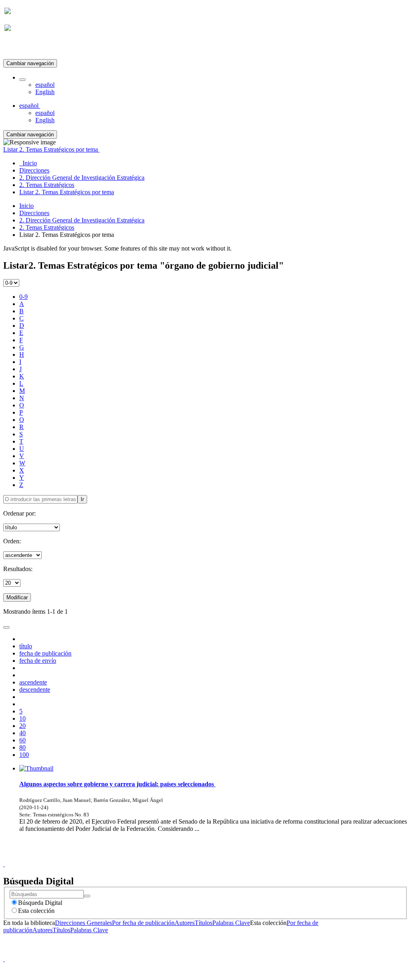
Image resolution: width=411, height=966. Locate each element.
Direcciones (34, 213)
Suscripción (19, 47)
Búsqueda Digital (40, 902)
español (45, 84)
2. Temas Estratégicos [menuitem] (46, 184)
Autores (185, 922)
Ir (82, 499)
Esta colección (36, 910)
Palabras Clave (231, 922)
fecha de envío (37, 660)
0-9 (23, 296)
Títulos (203, 922)
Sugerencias (219, 856)
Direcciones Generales (83, 922)
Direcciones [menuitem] (34, 170)
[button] (22, 79)
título (25, 646)
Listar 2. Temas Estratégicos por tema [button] (51, 149)
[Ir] (87, 896)
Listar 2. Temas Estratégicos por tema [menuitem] (66, 192)
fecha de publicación (45, 653)
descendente (34, 689)
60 (22, 740)
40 (22, 733)
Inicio (26, 205)
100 (24, 754)
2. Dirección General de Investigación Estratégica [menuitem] (81, 177)
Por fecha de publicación (143, 922)
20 (22, 725)
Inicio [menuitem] (28, 163)
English (45, 91)
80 (22, 747)
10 (22, 718)
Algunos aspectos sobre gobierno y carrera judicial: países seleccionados (117, 784)
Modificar (17, 597)
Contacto (188, 856)
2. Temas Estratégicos (46, 227)
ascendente (33, 682)
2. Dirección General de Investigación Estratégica (81, 220)
